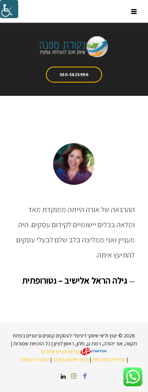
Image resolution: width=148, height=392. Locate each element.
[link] (9, 9)
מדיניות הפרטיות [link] (109, 359)
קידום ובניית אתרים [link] (60, 351)
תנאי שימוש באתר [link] (71, 359)
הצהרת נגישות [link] (34, 359)
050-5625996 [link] (74, 74)
